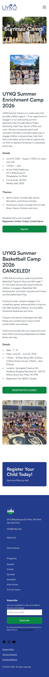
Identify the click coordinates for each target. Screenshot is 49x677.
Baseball (10, 564)
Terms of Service (9, 654)
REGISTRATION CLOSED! (24, 390)
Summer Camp (13, 589)
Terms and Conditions (26, 630)
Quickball (11, 574)
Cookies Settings (9, 659)
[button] (44, 7)
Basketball (11, 579)
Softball (10, 569)
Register (25, 229)
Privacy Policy (8, 649)
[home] (9, 7)
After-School (12, 584)
